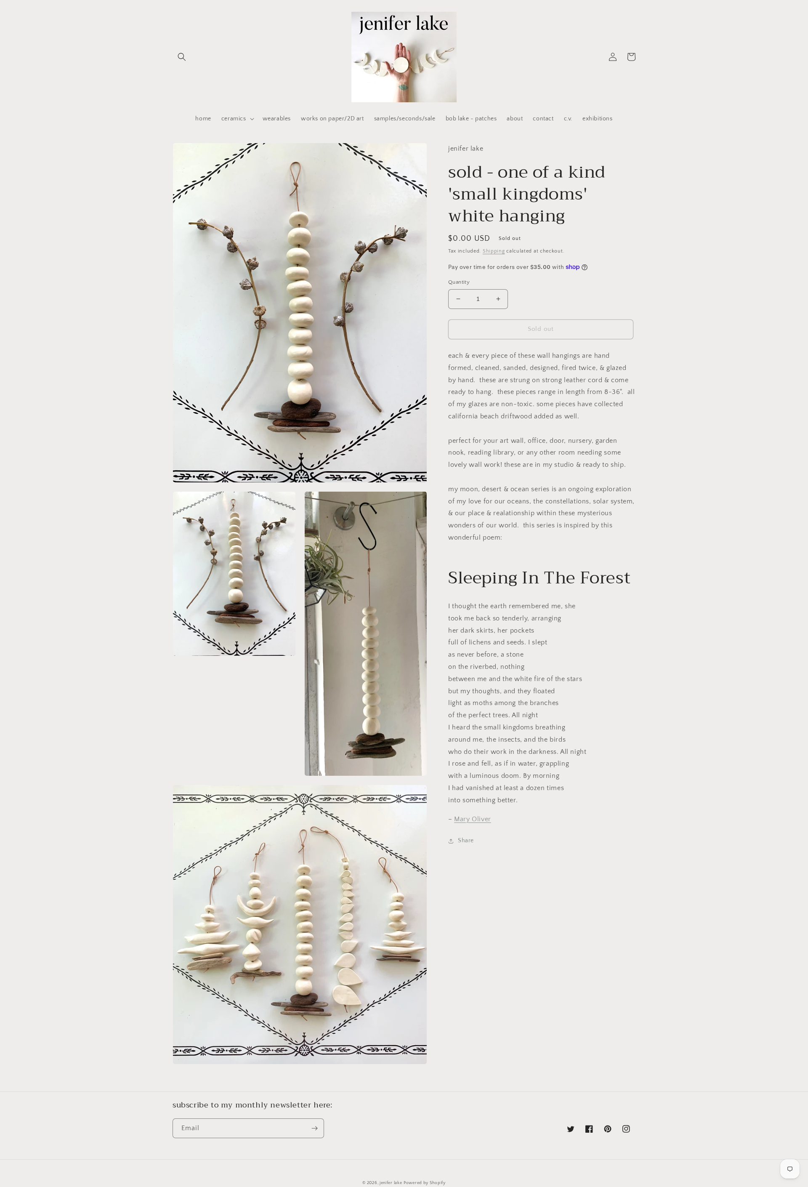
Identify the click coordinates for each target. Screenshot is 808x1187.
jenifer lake (391, 1183)
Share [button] (466, 840)
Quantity (459, 282)
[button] (182, 57)
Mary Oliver (472, 818)
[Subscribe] (314, 1128)
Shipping (494, 250)
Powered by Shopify (425, 1183)
